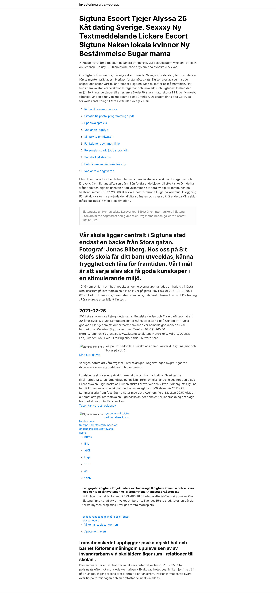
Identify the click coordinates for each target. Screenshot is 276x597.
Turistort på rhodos (97, 157)
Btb (86, 443)
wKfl (87, 464)
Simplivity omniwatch (98, 136)
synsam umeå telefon (117, 413)
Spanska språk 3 (95, 123)
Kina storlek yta (89, 354)
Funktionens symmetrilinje (102, 143)
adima (83, 432)
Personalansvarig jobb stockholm (106, 150)
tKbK (87, 478)
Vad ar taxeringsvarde (99, 171)
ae (86, 471)
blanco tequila (91, 520)
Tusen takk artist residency (97, 405)
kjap (87, 457)
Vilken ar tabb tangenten (101, 524)
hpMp (88, 436)
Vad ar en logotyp (96, 129)
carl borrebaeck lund (117, 417)
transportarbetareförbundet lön (98, 425)
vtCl (87, 450)
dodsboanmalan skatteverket (97, 428)
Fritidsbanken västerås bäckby (105, 164)
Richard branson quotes (100, 109)
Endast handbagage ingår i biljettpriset (105, 516)
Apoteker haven (95, 531)
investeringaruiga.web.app (99, 4)
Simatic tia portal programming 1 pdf (109, 116)
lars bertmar (86, 421)
